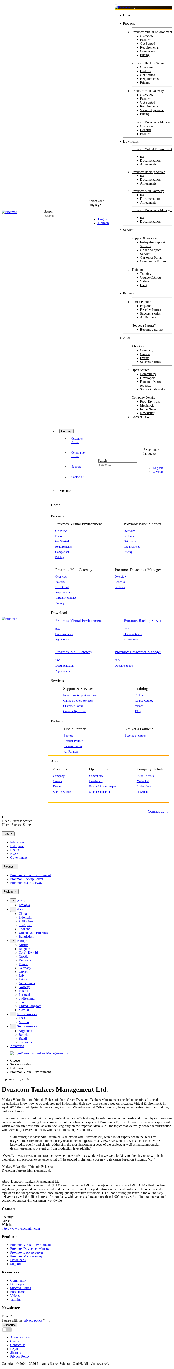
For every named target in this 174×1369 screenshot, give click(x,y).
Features (145, 40)
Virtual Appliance (152, 110)
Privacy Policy (20, 1356)
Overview (146, 36)
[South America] (13, 1026)
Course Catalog (150, 277)
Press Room (18, 1292)
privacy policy (32, 1320)
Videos (144, 281)
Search (48, 211)
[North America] (13, 1014)
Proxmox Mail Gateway (148, 191)
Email (7, 1316)
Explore (145, 306)
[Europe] (13, 941)
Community (148, 374)
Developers (147, 378)
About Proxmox (21, 1337)
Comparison (148, 51)
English (102, 219)
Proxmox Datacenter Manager (152, 210)
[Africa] (13, 900)
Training (145, 273)
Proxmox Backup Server (148, 172)
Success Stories (150, 313)
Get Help (66, 431)
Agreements (148, 164)
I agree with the (23, 1320)
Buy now (65, 490)
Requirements (149, 47)
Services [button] (57, 681)
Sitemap (15, 1352)
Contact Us (77, 477)
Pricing (145, 55)
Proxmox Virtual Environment (152, 149)
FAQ (143, 285)
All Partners (148, 317)
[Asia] (13, 909)
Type (6, 833)
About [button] (55, 761)
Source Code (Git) (152, 389)
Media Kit (147, 405)
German (103, 223)
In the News (148, 409)
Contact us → (141, 417)
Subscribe (9, 1324)
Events (144, 358)
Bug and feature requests (150, 383)
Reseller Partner (150, 309)
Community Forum (153, 261)
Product (8, 866)
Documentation (150, 160)
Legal (14, 1349)
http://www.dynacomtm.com (21, 1228)
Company (146, 350)
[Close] (133, 8)
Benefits (145, 130)
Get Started (147, 43)
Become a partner (152, 329)
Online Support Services (150, 251)
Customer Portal (151, 257)
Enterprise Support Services (80, 695)
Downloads (131, 141)
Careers (145, 354)
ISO (143, 156)
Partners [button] (57, 721)
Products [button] (57, 516)
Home (127, 15)
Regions (8, 891)
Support (76, 466)
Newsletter (147, 413)
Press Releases (150, 401)
